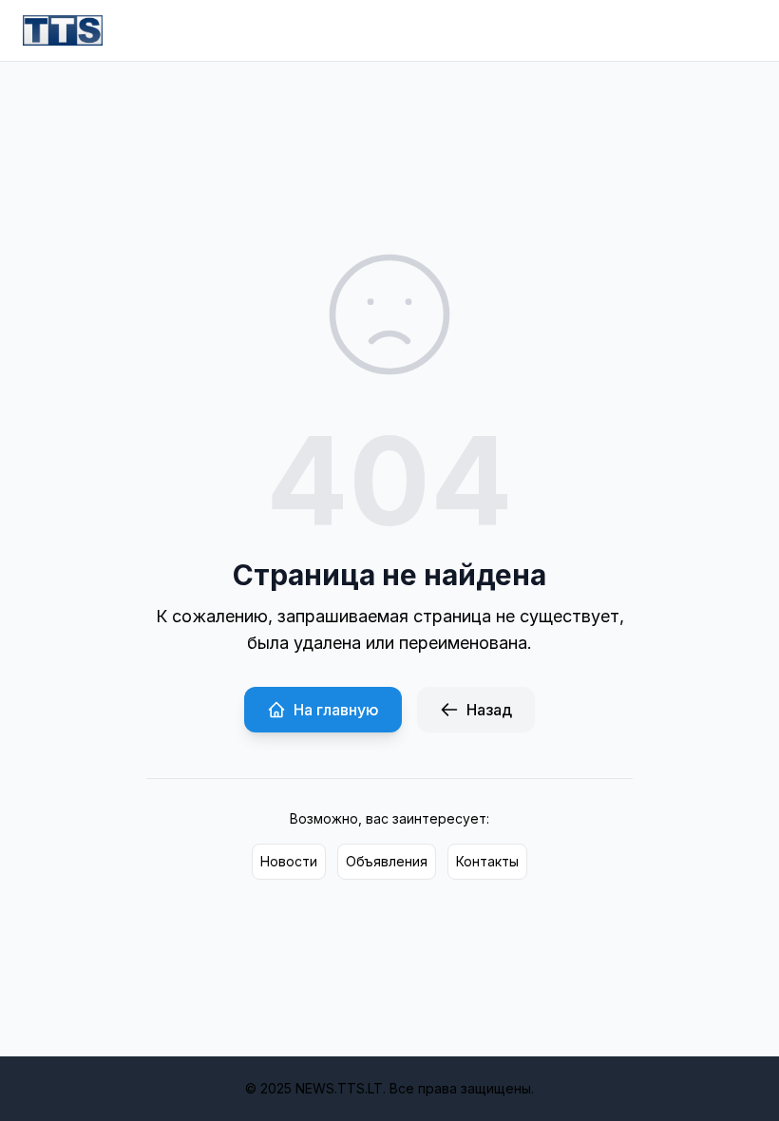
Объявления (387, 861)
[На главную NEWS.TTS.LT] (63, 30)
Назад (489, 709)
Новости (288, 861)
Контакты (487, 861)
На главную (336, 709)
